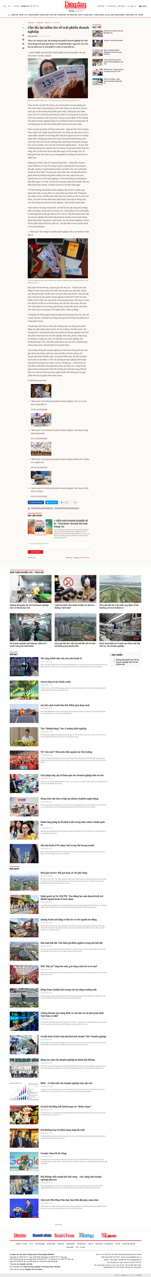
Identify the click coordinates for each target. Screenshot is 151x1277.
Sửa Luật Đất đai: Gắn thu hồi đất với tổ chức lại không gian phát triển (75, 644)
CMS (124, 1275)
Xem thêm (58, 1224)
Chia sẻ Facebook (36, 502)
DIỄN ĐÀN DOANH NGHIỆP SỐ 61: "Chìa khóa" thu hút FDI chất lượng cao (71, 523)
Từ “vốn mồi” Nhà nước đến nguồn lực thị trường (66, 752)
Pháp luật (53, 15)
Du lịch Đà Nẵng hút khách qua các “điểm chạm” (66, 1106)
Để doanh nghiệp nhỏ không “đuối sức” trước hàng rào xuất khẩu (28, 644)
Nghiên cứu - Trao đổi (52, 22)
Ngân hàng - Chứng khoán (94, 15)
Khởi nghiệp (62, 15)
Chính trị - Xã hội (17, 15)
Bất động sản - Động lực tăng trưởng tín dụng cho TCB (113, 70)
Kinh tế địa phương (118, 15)
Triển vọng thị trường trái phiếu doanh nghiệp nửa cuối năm (113, 62)
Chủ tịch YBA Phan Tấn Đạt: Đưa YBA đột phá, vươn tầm (69, 1200)
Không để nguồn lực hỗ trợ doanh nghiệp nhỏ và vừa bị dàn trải (29, 606)
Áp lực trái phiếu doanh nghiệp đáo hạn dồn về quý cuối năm (113, 52)
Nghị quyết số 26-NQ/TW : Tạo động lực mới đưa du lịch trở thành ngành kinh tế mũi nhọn (72, 897)
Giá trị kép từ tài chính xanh (56, 682)
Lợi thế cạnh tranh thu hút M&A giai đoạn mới (65, 705)
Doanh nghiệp (33, 15)
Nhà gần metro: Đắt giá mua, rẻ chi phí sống (64, 873)
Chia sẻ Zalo (52, 502)
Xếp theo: (69, 557)
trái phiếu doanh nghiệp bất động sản (42, 508)
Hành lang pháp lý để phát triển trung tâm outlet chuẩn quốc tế (73, 823)
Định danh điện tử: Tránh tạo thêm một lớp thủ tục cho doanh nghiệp (119, 644)
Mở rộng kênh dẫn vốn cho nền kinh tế (61, 658)
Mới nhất (17, 6)
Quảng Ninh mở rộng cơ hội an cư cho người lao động (69, 919)
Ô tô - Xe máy (138, 15)
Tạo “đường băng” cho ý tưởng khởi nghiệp (63, 728)
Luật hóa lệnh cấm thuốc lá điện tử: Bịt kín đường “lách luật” (74, 606)
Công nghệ (129, 15)
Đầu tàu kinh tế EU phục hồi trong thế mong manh (67, 845)
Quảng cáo (133, 6)
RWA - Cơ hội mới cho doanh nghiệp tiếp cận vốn (66, 1083)
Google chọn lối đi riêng (54, 1153)
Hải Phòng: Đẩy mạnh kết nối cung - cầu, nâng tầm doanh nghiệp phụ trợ (71, 1178)
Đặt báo (123, 6)
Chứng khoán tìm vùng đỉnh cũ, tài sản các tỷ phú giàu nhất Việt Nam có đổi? (72, 1014)
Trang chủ (31, 22)
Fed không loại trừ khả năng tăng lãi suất (63, 1130)
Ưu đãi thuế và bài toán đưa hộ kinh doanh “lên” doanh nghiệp (73, 1036)
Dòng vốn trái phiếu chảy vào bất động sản (113, 32)
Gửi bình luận (35, 552)
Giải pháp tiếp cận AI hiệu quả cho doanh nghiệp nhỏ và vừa (72, 775)
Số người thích (84, 557)
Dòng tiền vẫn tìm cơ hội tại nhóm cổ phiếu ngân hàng (69, 798)
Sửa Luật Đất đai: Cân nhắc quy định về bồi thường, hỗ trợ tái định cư (119, 606)
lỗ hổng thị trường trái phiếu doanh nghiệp (66, 508)
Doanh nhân (44, 15)
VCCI (26, 15)
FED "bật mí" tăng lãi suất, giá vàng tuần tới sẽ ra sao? (69, 966)
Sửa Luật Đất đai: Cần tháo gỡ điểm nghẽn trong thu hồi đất (72, 943)
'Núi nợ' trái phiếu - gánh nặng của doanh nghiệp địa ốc (113, 81)
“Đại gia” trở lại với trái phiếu (113, 40)
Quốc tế (81, 15)
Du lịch (107, 15)
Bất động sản (72, 15)
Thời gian (76, 558)
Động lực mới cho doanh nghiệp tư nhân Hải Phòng (68, 1060)
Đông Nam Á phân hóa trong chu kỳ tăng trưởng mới (69, 989)
